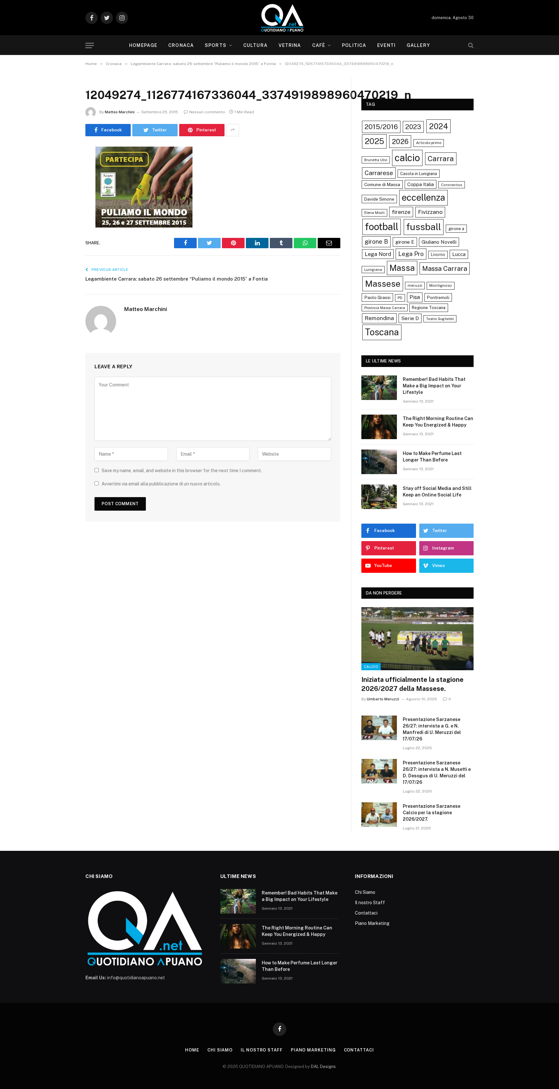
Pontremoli (438, 297)
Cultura (255, 45)
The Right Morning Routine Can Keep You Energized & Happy (438, 422)
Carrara (441, 158)
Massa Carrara (444, 268)
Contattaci (366, 913)
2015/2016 (381, 127)
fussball (423, 226)
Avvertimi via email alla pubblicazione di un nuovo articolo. (161, 483)
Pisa (415, 297)
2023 (413, 126)
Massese (382, 284)
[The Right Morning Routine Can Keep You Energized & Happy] (379, 427)
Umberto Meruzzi (383, 699)
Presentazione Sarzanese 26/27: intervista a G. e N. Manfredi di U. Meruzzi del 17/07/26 (432, 729)
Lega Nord (378, 254)
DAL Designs (323, 1066)
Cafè (318, 45)
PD (400, 297)
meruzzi (415, 285)
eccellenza (423, 197)
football (381, 226)
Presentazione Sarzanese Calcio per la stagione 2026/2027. (431, 813)
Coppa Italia (420, 184)
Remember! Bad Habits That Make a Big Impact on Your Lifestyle (434, 386)
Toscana (382, 332)
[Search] (470, 45)
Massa (402, 268)
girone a (456, 228)
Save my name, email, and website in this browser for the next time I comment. (182, 470)
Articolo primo (428, 142)
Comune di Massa (382, 184)
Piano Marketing (372, 923)
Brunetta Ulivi (375, 160)
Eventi (386, 45)
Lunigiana (373, 270)
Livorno (438, 254)
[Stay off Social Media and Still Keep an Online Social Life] (379, 496)
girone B (376, 241)
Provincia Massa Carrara (384, 308)
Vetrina (290, 45)
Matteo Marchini (120, 112)
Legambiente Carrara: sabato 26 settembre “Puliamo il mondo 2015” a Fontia (176, 279)
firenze (401, 211)
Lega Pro (411, 253)
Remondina (379, 318)
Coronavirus (451, 185)
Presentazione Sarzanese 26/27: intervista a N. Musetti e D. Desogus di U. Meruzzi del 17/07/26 (437, 772)
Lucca (459, 254)
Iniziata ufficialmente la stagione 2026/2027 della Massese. (412, 684)
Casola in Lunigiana (418, 173)
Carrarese (379, 172)
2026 (400, 141)
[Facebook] (62, 167)
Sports (215, 45)
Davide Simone (379, 199)
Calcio (371, 667)
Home (192, 1050)
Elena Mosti (374, 212)
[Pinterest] (62, 217)
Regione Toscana (428, 307)
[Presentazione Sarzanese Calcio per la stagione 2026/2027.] (379, 814)
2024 (438, 126)
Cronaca (181, 45)
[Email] (62, 234)
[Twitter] (62, 184)
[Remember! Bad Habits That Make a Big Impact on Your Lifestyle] (379, 387)
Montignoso (440, 285)
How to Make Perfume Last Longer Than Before (432, 456)
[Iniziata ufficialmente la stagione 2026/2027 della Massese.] (417, 638)
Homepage (143, 45)
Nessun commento (207, 112)
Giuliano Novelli (439, 242)
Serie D (410, 318)
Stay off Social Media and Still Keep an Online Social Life (437, 491)
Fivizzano (430, 211)
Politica (354, 45)
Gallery (418, 45)
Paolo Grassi (377, 297)
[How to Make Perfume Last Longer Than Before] (379, 462)
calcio (407, 157)
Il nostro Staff (370, 902)
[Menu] (89, 45)
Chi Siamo (365, 892)
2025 (374, 141)
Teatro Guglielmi (440, 319)
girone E (404, 242)
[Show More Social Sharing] (232, 130)
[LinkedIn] (62, 200)
